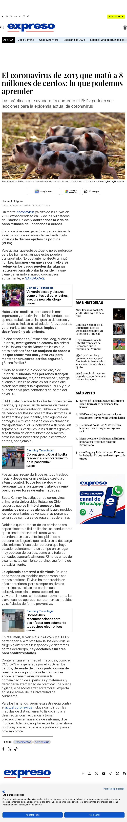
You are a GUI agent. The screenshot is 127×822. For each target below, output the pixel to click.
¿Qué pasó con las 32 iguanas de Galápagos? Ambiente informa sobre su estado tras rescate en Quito (90, 361)
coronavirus (42, 742)
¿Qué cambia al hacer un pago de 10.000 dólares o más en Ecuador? (91, 376)
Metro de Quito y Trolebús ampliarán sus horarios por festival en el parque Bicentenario (102, 441)
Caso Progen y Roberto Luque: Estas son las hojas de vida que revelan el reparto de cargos (102, 455)
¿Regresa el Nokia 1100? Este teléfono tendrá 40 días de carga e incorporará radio (100, 428)
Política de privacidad (114, 789)
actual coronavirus (18, 707)
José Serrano (26, 39)
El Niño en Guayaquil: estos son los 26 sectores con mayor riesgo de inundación (102, 415)
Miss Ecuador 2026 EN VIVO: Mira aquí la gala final (90, 313)
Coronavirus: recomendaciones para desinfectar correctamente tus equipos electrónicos (46, 621)
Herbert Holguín (12, 201)
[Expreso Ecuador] (27, 777)
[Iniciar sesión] (125, 28)
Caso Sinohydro (49, 39)
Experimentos (23, 742)
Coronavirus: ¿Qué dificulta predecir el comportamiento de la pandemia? (47, 458)
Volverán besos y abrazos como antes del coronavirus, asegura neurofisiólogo (47, 295)
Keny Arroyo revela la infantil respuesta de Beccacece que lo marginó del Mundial (88, 344)
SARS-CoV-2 (34, 278)
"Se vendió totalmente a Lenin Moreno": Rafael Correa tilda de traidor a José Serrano (101, 404)
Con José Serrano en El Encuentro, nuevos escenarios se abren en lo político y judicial (89, 329)
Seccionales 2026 (74, 39)
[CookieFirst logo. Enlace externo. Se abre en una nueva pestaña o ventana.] (3, 791)
